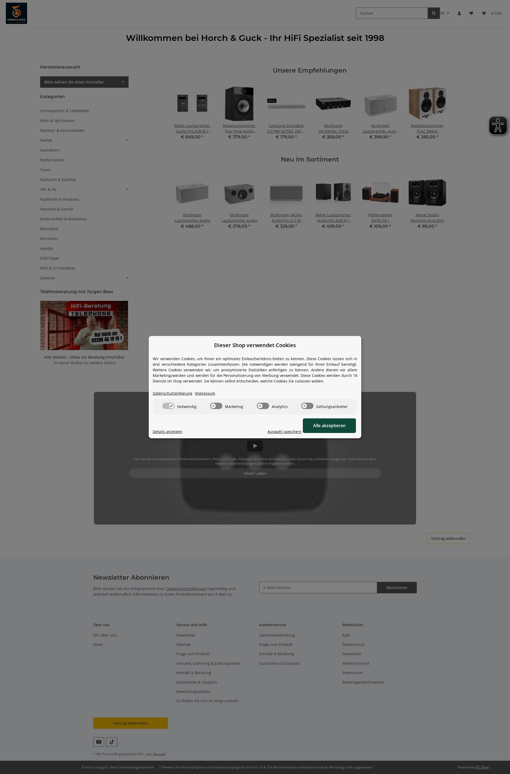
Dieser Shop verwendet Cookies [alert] (255, 345)
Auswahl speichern (284, 431)
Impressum (205, 393)
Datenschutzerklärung (172, 393)
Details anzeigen (167, 431)
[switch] (168, 406)
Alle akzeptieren (329, 425)
